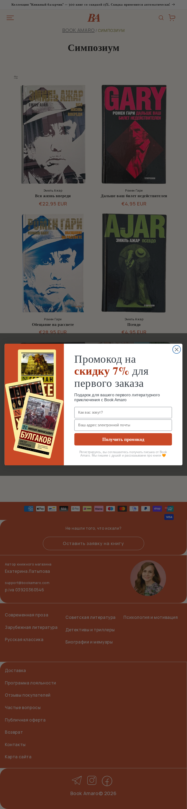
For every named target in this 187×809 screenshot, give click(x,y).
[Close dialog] (177, 350)
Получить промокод (123, 439)
